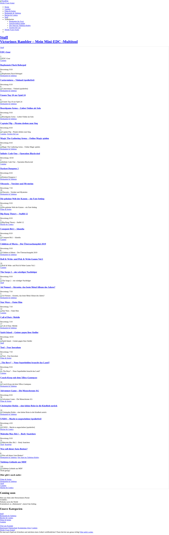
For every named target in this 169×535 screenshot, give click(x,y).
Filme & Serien (5, 209)
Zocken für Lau (13, 134)
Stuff (2, 48)
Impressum (4, 528)
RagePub (8, 444)
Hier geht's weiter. (86, 532)
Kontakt (10, 526)
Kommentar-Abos (24, 528)
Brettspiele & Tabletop (8, 76)
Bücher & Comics (6, 224)
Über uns (3, 526)
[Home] (4, 1)
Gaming (3, 61)
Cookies (34, 528)
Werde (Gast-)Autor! (7, 530)
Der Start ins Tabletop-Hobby (28, 457)
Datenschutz (12, 528)
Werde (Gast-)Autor (7, 3)
